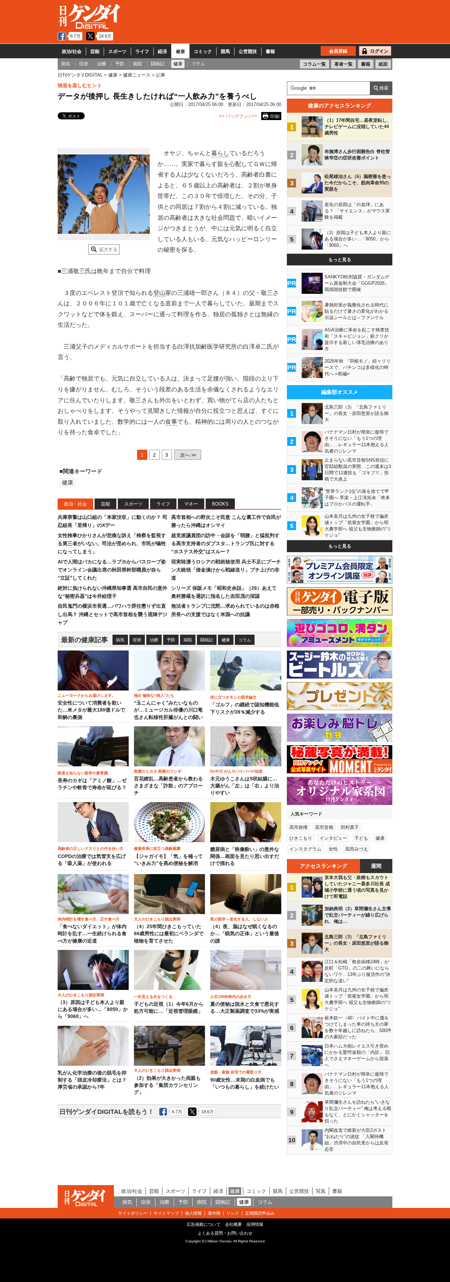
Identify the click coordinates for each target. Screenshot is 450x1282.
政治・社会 (75, 504)
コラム (244, 639)
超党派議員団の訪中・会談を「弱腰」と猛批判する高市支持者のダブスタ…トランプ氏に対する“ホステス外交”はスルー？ (225, 544)
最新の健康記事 (84, 639)
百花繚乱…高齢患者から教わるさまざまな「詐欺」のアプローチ (168, 786)
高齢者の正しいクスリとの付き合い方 (90, 848)
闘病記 (206, 639)
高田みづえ (356, 849)
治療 (154, 639)
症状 (137, 639)
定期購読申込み (260, 1213)
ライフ (142, 51)
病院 (188, 639)
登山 (159, 293)
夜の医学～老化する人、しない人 (239, 919)
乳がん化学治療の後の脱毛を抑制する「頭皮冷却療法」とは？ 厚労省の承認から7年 (92, 1080)
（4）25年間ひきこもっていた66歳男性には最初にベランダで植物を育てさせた (169, 934)
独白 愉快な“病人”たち (154, 695)
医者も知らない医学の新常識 (83, 773)
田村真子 (350, 827)
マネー (191, 504)
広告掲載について (203, 1224)
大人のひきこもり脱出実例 (157, 919)
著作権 (214, 1213)
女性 (333, 849)
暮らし (220, 153)
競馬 (225, 51)
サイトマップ (166, 1213)
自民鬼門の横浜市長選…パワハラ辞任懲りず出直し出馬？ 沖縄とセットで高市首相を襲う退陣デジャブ (112, 614)
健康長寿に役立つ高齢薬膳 (157, 848)
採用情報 (254, 1224)
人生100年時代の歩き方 (230, 996)
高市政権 (298, 827)
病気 (120, 639)
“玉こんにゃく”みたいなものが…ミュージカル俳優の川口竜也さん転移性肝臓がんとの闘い (168, 710)
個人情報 (193, 1213)
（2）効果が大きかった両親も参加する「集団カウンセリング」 (167, 1085)
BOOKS (220, 504)
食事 (171, 421)
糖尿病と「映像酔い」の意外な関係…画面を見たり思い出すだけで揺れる (244, 856)
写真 (321, 1191)
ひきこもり (300, 838)
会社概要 (233, 1224)
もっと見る (339, 259)
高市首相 (324, 827)
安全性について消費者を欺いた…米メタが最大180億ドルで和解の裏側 (91, 710)
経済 (162, 51)
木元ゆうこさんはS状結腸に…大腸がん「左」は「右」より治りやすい (244, 786)
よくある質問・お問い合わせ (225, 1233)
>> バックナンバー (238, 116)
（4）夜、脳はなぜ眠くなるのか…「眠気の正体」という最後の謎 (244, 934)
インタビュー (333, 838)
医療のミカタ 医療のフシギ (157, 771)
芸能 (94, 51)
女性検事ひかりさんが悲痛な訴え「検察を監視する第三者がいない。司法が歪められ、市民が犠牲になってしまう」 (112, 544)
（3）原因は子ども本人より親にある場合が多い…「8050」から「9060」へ (93, 1009)
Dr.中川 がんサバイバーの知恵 (236, 771)
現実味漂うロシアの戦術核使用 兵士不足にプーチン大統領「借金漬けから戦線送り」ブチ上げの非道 (226, 570)
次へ (187, 455)
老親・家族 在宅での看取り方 (236, 1072)
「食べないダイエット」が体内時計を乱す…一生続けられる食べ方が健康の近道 (92, 934)
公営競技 (248, 51)
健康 (180, 51)
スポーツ (117, 51)
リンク (232, 1213)
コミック (203, 51)
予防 (171, 639)
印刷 (274, 116)
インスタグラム (305, 849)
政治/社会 (72, 51)
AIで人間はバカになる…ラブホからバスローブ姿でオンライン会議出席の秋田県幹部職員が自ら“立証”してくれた (112, 570)
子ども (361, 838)
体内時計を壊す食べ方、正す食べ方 (89, 919)
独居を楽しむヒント (80, 85)
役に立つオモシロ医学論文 (233, 697)
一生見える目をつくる (153, 996)
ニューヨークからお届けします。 (87, 695)
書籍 (270, 51)
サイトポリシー (133, 1213)
